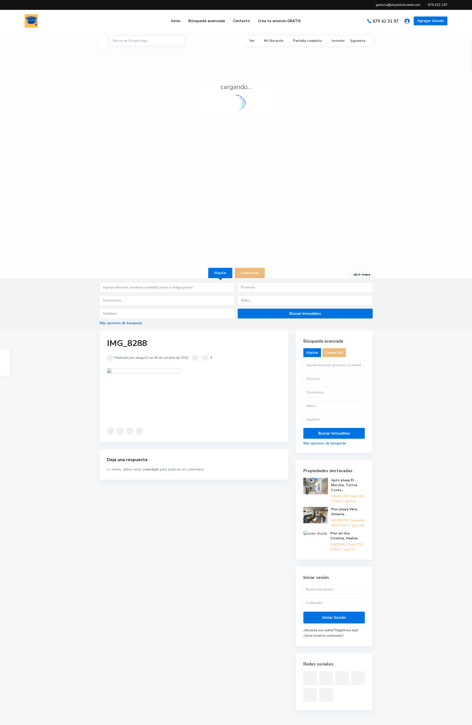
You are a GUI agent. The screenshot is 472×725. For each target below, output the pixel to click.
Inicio (175, 20)
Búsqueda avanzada (206, 20)
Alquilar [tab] (220, 273)
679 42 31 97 (385, 21)
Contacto (241, 20)
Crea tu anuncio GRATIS (279, 20)
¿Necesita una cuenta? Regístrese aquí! (330, 630)
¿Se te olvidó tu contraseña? (323, 636)
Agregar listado (430, 20)
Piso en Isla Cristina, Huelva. (344, 536)
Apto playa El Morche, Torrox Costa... (344, 485)
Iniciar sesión (334, 617)
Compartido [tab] (250, 273)
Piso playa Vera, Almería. (344, 511)
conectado (151, 469)
